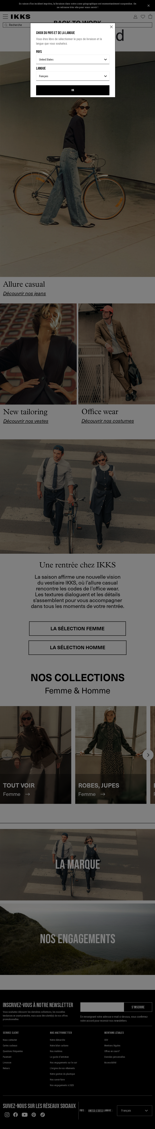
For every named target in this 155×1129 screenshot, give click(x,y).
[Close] (111, 27)
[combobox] (72, 59)
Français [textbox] (43, 76)
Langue (41, 68)
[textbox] (72, 59)
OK (72, 90)
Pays (39, 52)
